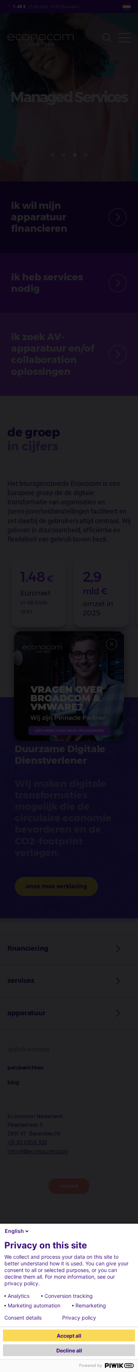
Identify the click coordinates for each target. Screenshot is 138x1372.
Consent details (23, 1318)
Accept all (69, 1336)
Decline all (69, 1350)
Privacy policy (79, 1318)
